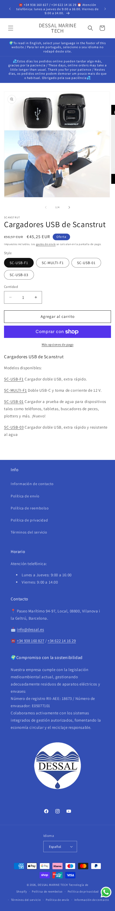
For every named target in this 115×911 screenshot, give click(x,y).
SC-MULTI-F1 (53, 262)
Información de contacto (32, 483)
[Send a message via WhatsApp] (106, 892)
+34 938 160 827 (30, 640)
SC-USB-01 (86, 262)
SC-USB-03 (19, 274)
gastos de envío (46, 244)
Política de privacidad (29, 520)
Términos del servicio (29, 532)
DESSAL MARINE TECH (53, 885)
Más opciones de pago (58, 344)
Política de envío (25, 496)
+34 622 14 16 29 (62, 640)
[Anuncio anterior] (10, 9)
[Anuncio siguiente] (105, 9)
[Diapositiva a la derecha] (69, 207)
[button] (11, 28)
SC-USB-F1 (19, 262)
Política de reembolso (30, 508)
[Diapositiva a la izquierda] (46, 207)
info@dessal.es (30, 629)
